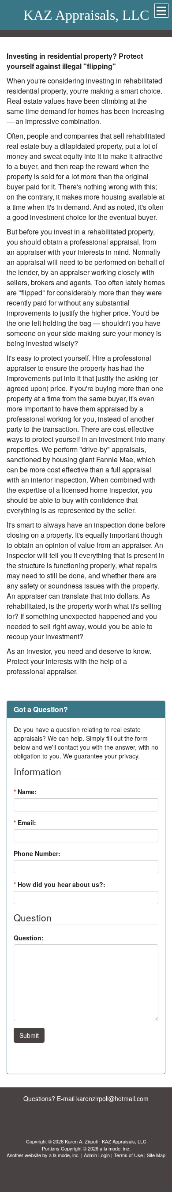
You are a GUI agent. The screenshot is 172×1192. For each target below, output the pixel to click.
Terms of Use (128, 1154)
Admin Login (97, 1154)
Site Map (156, 1154)
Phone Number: (37, 853)
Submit (29, 1035)
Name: (25, 791)
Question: (29, 937)
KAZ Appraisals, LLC (86, 15)
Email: (25, 822)
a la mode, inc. (64, 1154)
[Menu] (161, 11)
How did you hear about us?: (59, 884)
